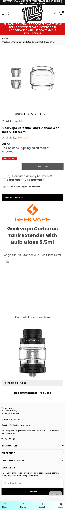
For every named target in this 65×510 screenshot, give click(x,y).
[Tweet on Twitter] (28, 114)
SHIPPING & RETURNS (15, 383)
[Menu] (3, 14)
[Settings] (55, 13)
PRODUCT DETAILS (14, 197)
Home (5, 38)
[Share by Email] (48, 114)
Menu (5, 507)
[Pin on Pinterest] (32, 114)
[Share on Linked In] (36, 114)
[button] (60, 13)
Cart (60, 507)
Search (42, 507)
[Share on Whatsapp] (44, 114)
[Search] (8, 14)
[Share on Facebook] (25, 114)
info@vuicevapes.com (19, 425)
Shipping (25, 148)
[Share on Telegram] (40, 114)
